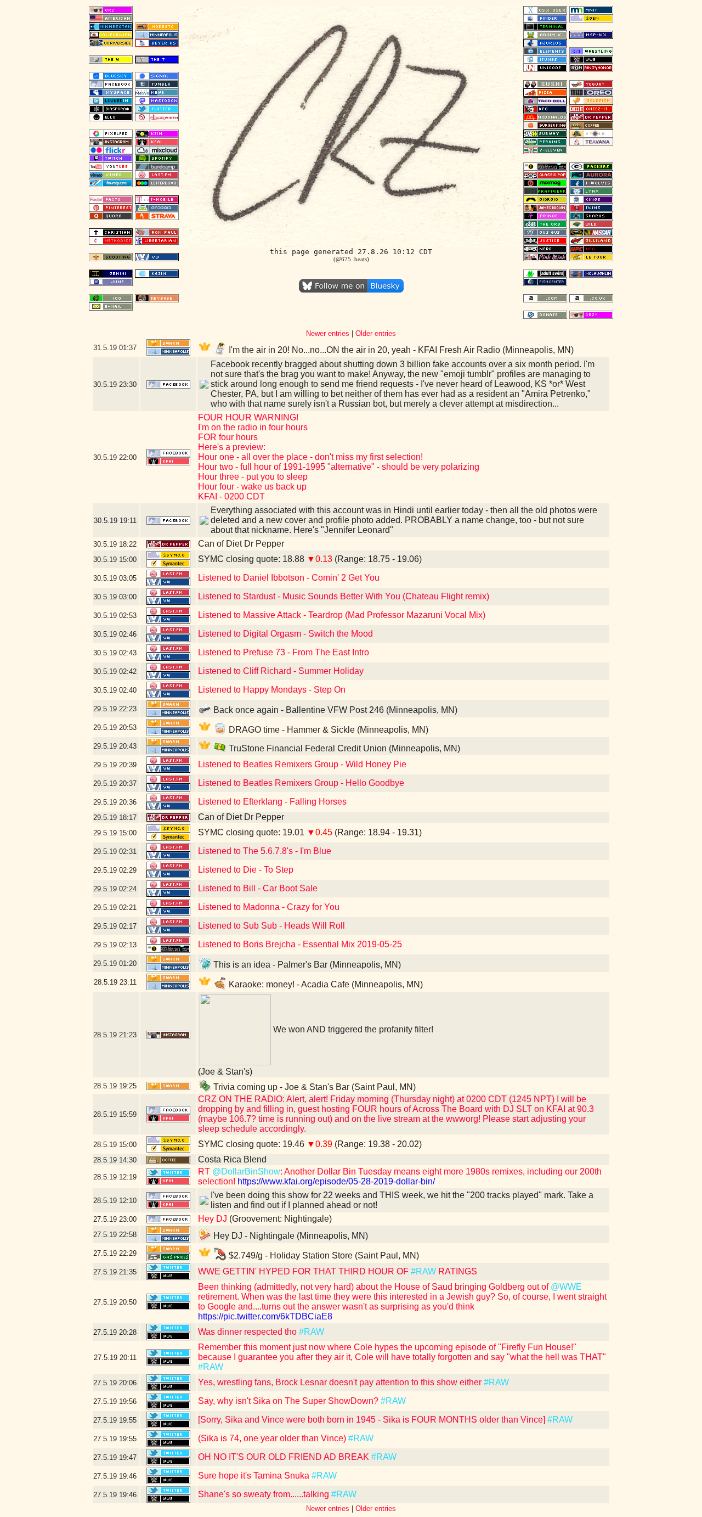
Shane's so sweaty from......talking (264, 1494)
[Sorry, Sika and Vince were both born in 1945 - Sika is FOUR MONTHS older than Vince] (372, 1419)
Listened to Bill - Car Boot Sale (258, 888)
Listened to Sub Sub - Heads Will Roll (271, 925)
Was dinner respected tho (248, 1331)
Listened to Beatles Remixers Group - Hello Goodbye (301, 783)
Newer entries (327, 333)
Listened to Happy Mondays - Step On (272, 689)
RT (205, 1171)
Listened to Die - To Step (245, 869)
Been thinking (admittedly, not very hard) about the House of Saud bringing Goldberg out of (374, 1286)
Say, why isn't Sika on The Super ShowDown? (289, 1401)
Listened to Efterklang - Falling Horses (272, 801)
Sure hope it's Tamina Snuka (255, 1475)
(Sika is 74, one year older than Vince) (273, 1438)
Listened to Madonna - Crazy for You (268, 907)
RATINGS (456, 1271)
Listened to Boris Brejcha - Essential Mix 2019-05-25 (300, 944)
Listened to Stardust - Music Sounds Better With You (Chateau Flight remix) (343, 596)
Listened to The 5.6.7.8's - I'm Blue (264, 851)
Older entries (375, 333)
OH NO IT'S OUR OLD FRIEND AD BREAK (284, 1457)
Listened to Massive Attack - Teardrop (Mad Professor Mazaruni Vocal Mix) (341, 615)
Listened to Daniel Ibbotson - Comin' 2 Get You (289, 577)
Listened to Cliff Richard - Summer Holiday (281, 671)
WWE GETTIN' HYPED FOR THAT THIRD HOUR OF (304, 1271)
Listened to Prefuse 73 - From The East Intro (283, 652)
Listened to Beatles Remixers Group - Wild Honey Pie (302, 764)
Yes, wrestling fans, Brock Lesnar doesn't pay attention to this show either (341, 1382)
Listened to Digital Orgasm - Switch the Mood (285, 633)
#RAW (423, 1271)
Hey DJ (212, 1218)
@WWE (566, 1286)
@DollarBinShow (246, 1171)
